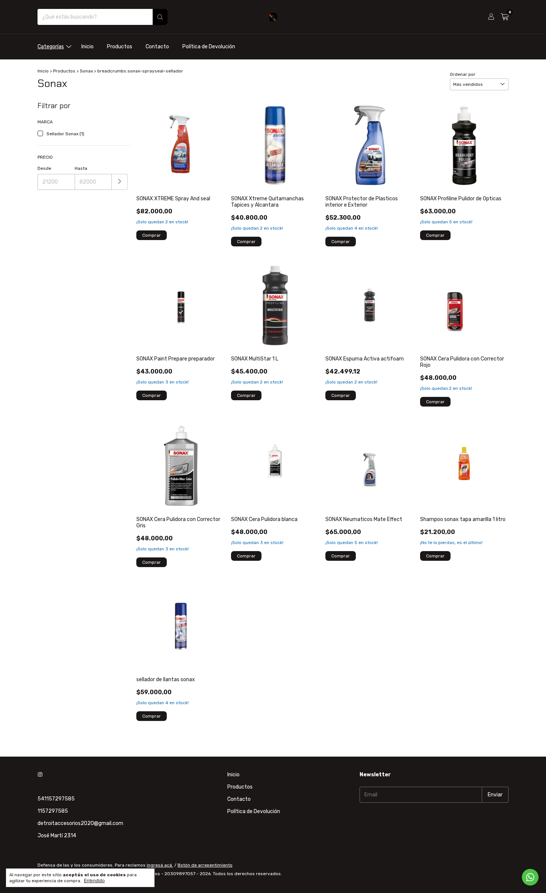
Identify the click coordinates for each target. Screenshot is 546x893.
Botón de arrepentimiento (205, 865)
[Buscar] (160, 17)
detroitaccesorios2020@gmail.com (80, 823)
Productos (119, 46)
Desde (44, 168)
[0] (504, 17)
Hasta (81, 168)
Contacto (157, 46)
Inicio (87, 46)
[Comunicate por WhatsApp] (530, 877)
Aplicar (120, 182)
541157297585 (56, 799)
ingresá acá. (160, 865)
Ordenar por (462, 74)
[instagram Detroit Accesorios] (40, 774)
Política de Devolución (208, 46)
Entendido (94, 880)
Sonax (86, 71)
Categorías (51, 46)
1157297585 (53, 811)
